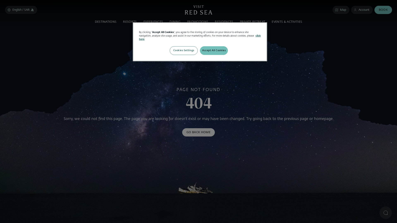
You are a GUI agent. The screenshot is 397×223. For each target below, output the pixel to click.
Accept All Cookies (214, 50)
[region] (200, 41)
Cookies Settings (183, 50)
